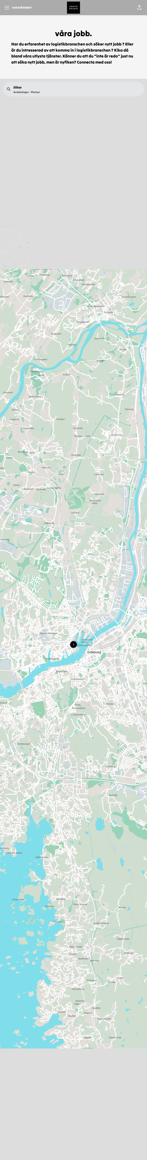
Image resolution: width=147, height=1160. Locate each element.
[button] (139, 7)
